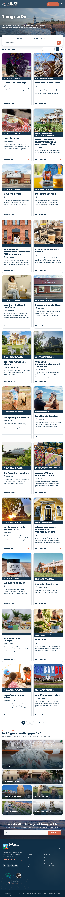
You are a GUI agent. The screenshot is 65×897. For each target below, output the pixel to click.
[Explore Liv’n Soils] (48, 635)
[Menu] (61, 4)
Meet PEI (46, 858)
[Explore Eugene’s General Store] (48, 79)
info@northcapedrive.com (55, 893)
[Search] (59, 43)
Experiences (29, 861)
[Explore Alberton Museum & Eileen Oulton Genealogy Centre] (48, 524)
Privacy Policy (25, 893)
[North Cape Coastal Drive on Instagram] (8, 865)
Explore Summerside (50, 855)
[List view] (61, 49)
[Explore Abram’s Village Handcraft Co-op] (48, 468)
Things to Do (29, 849)
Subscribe (54, 833)
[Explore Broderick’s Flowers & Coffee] (48, 246)
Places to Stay (29, 852)
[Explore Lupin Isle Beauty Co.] (16, 579)
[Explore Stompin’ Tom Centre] (48, 579)
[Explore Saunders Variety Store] (48, 301)
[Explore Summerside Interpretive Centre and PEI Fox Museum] (16, 246)
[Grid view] (57, 49)
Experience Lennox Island (52, 849)
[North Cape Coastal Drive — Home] (11, 4)
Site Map (18, 893)
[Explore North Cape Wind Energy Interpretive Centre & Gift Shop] (48, 135)
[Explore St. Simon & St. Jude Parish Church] (16, 524)
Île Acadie (47, 852)
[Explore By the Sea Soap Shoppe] (16, 635)
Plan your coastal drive (12, 860)
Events (27, 858)
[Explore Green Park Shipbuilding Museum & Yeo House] (48, 357)
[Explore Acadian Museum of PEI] (48, 690)
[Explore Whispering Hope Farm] (16, 413)
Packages (28, 864)
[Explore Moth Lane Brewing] (48, 190)
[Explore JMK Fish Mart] (16, 135)
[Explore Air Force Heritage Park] (16, 468)
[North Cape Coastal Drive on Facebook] (4, 865)
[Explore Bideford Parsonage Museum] (16, 357)
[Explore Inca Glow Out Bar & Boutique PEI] (16, 301)
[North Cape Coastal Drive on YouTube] (16, 865)
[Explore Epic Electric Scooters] (48, 413)
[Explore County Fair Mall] (16, 190)
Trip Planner (29, 867)
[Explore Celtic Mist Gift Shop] (16, 79)
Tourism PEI (47, 861)
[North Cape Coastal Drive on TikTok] (12, 865)
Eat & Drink (28, 855)
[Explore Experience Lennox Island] (16, 690)
